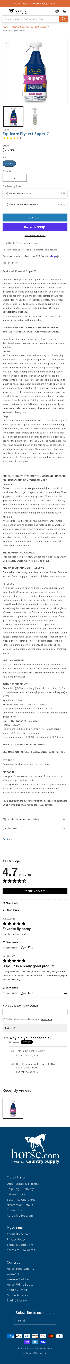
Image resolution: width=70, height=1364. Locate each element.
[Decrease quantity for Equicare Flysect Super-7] (6, 178)
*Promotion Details (20, 1205)
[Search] (63, 19)
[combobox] (35, 18)
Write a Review (35, 891)
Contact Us (14, 1210)
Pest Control (18, 26)
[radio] (6, 193)
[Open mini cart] (64, 11)
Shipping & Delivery (20, 1189)
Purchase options (12, 186)
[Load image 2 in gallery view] (35, 116)
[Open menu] (5, 11)
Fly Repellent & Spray (37, 26)
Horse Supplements (20, 1268)
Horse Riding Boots (20, 1284)
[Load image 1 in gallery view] (13, 116)
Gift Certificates (17, 1295)
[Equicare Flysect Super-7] (12, 1108)
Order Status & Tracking (23, 1184)
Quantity (7, 171)
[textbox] (35, 1012)
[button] (35, 819)
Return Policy (16, 1194)
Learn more (46, 1019)
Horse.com (29, 1348)
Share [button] (9, 839)
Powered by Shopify (43, 1348)
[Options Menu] (65, 948)
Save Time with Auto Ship (24, 204)
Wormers (13, 1274)
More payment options (35, 235)
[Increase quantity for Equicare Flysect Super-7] (23, 178)
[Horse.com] (18, 11)
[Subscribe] (52, 1321)
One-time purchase (20, 193)
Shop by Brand (17, 1290)
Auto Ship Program (20, 1215)
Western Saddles (18, 1279)
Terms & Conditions (20, 1245)
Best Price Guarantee (21, 1199)
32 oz (9, 163)
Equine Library (17, 1300)
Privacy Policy (16, 1239)
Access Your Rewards (21, 1250)
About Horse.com (19, 1234)
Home (5, 26)
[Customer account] (57, 11)
